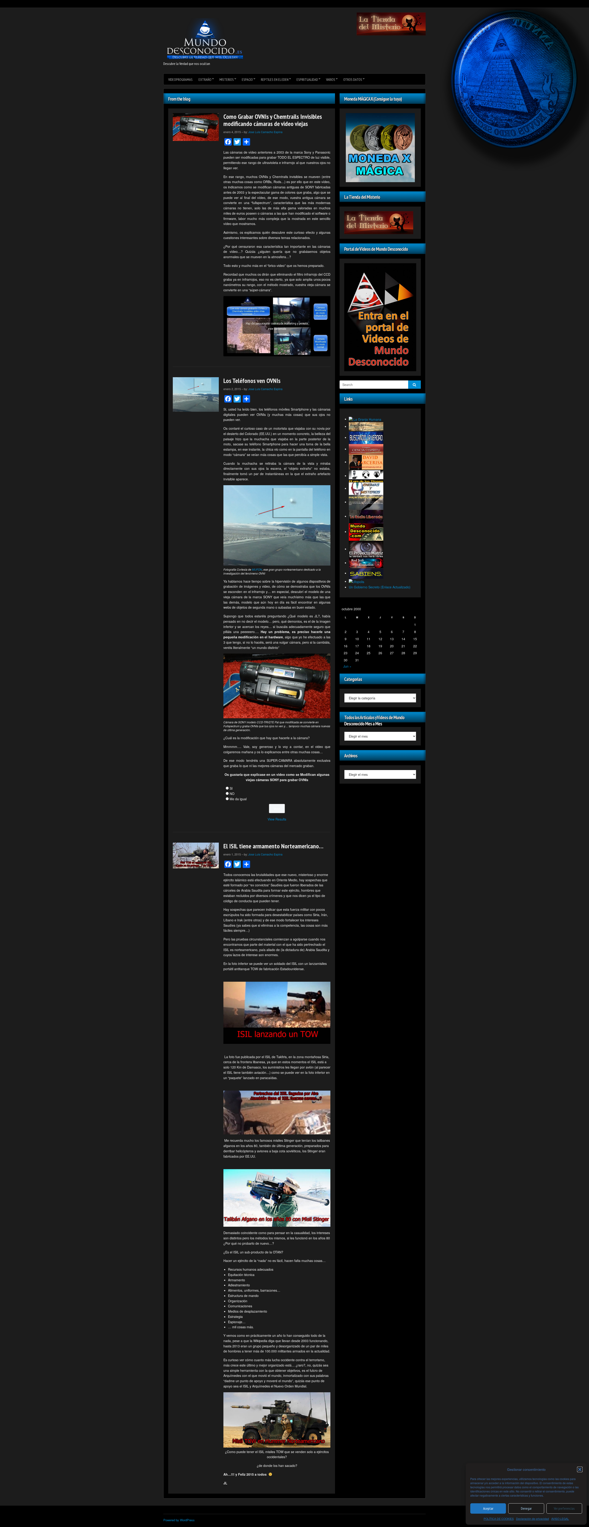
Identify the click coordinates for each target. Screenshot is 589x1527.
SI (231, 788)
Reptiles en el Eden (275, 79)
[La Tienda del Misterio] (391, 23)
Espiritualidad (307, 79)
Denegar (526, 1508)
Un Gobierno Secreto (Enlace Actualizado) (379, 587)
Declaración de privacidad (532, 1519)
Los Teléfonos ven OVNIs (251, 380)
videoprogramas (180, 79)
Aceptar (488, 1508)
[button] (579, 1469)
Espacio (247, 79)
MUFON (257, 569)
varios (330, 79)
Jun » (347, 666)
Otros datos (352, 79)
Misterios (226, 79)
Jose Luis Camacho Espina (265, 132)
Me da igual (238, 799)
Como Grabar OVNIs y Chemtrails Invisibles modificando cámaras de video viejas (272, 120)
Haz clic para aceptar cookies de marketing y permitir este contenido (277, 326)
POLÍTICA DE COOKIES (499, 1519)
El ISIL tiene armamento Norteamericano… (273, 846)
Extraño (205, 79)
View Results (277, 819)
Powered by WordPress (179, 1520)
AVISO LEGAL (560, 1519)
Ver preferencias (564, 1508)
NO (232, 793)
